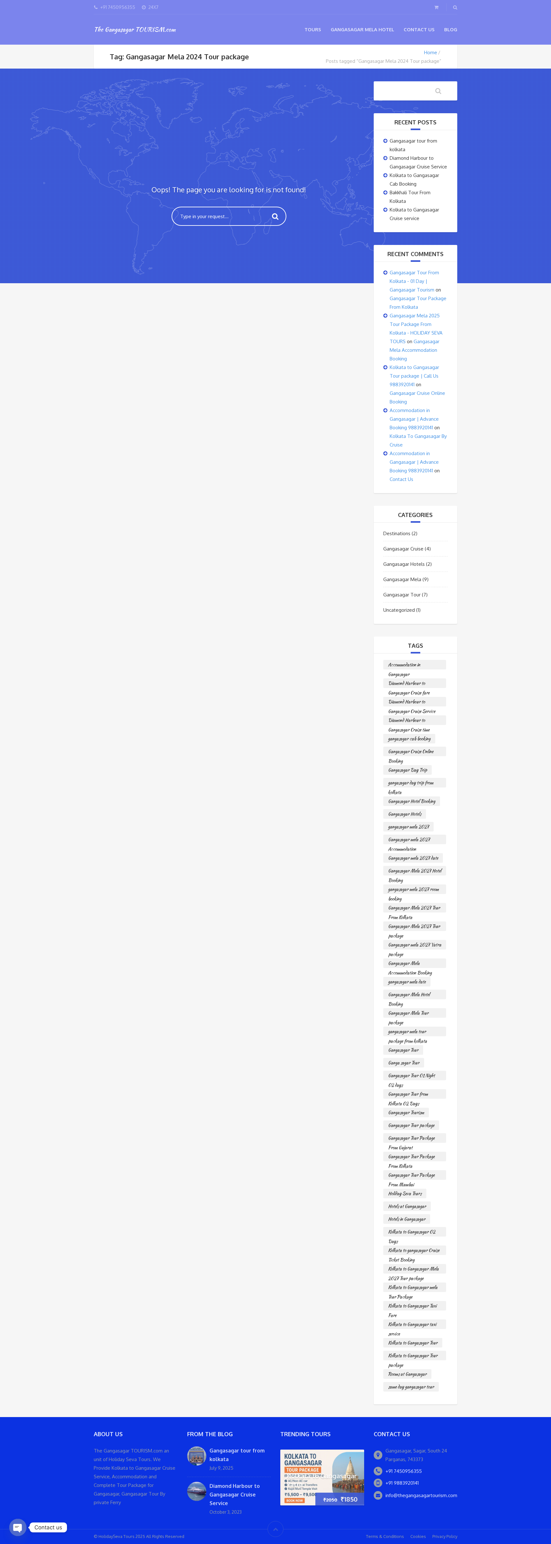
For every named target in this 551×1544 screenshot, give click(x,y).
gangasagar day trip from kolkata (410, 783)
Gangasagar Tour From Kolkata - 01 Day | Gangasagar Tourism (414, 281)
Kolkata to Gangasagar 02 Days (411, 1233)
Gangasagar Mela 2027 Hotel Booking (414, 871)
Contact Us (419, 29)
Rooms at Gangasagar (407, 1374)
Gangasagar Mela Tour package (408, 1014)
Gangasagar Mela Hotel (362, 29)
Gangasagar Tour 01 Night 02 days (411, 1076)
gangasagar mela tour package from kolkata (407, 1032)
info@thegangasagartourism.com (421, 1495)
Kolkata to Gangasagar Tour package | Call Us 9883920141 (414, 376)
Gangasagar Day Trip (407, 770)
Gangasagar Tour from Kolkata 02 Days (408, 1095)
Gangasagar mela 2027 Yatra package (414, 945)
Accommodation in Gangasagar (404, 665)
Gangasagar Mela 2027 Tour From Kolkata (414, 908)
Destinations (396, 533)
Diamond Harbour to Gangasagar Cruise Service (411, 702)
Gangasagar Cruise (403, 549)
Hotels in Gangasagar (406, 1219)
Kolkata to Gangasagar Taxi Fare (412, 1307)
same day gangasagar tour (411, 1387)
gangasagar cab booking (409, 738)
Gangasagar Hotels (404, 564)
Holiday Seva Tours (405, 1193)
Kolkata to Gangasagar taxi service (412, 1325)
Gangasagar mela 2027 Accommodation (409, 840)
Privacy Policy (444, 1536)
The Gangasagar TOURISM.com (134, 29)
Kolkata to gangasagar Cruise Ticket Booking (413, 1251)
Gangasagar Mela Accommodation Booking (414, 350)
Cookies (418, 1536)
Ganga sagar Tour (403, 1063)
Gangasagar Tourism (406, 1112)
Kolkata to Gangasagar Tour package (412, 1356)
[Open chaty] (17, 1527)
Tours (313, 29)
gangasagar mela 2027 (408, 827)
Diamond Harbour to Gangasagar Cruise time (409, 721)
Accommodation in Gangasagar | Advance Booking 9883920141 (414, 419)
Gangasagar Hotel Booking (411, 801)
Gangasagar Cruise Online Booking (410, 752)
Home (430, 52)
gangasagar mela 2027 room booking (413, 890)
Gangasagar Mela (402, 579)
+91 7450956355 (404, 1471)
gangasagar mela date (407, 982)
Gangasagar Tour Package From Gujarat (411, 1139)
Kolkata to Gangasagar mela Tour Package (412, 1288)
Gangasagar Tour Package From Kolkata (411, 1157)
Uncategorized (399, 610)
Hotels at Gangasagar (407, 1206)
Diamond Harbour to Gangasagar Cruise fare (409, 684)
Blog (450, 29)
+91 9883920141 (402, 1483)
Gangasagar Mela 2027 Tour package (414, 927)
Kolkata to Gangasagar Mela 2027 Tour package (413, 1270)
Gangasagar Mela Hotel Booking (409, 995)
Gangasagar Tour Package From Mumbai (411, 1176)
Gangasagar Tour (402, 595)
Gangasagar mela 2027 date (413, 858)
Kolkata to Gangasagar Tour (412, 1343)
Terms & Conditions (385, 1536)
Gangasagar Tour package (411, 1125)
